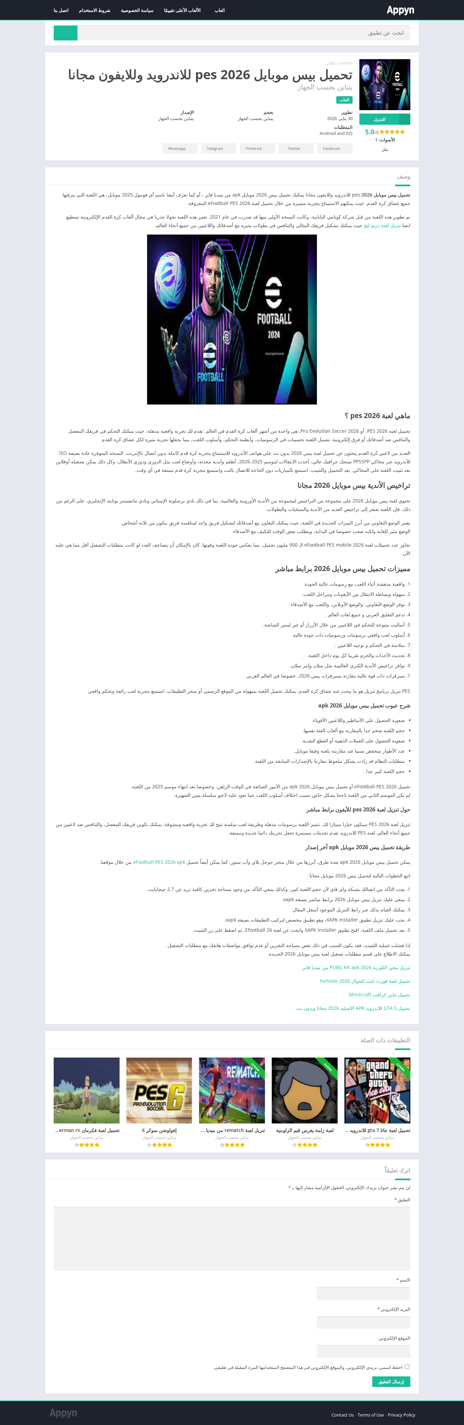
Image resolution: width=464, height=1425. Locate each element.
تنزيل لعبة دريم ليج (382, 225)
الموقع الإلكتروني (394, 1338)
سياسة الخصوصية (137, 10)
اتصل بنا (61, 10)
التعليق (402, 1200)
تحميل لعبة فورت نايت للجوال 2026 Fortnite (365, 981)
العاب (220, 10)
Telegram (215, 148)
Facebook (331, 148)
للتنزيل (380, 119)
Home (346, 63)
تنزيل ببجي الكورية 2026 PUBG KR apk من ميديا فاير (356, 967)
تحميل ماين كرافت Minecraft (379, 994)
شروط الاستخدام (94, 10)
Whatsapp (177, 148)
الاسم (403, 1280)
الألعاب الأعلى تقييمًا (182, 10)
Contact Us (343, 1415)
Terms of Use (371, 1415)
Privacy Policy (401, 1415)
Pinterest (254, 148)
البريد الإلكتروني (393, 1309)
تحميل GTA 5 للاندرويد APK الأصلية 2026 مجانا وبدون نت (353, 1008)
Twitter (294, 148)
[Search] (65, 32)
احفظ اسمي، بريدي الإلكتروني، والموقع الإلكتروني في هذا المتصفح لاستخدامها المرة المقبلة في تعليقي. (308, 1367)
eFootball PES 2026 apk (159, 862)
